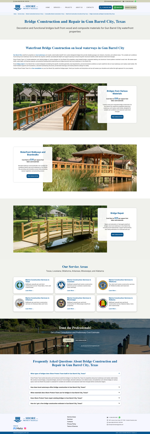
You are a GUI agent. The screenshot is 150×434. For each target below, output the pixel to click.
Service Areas (71, 417)
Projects (68, 7)
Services (57, 7)
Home (48, 7)
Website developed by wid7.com (21, 432)
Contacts (90, 7)
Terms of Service (72, 426)
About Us (79, 7)
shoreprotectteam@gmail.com (113, 1)
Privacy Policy (71, 424)
